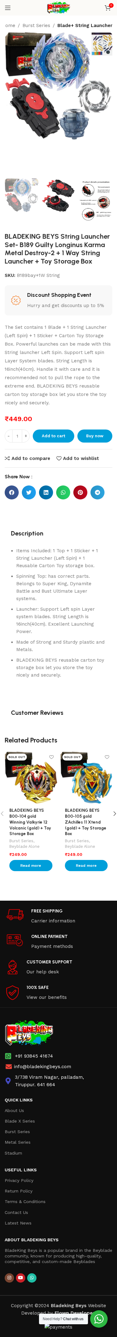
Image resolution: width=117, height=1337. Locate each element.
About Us (14, 1110)
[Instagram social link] (9, 1278)
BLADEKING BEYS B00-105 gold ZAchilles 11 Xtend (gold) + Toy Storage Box (85, 822)
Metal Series (18, 1142)
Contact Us (16, 1212)
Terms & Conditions (25, 1201)
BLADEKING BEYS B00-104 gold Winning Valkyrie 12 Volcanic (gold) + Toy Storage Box (30, 822)
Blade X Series (20, 1121)
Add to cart (53, 436)
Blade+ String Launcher (84, 25)
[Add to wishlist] (51, 756)
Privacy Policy (19, 1180)
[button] (12, 492)
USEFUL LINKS (21, 1169)
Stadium (13, 1153)
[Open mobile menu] (8, 8)
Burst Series (36, 25)
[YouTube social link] (20, 1278)
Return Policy (18, 1190)
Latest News (18, 1222)
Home (8, 25)
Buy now (94, 436)
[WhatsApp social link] (32, 1278)
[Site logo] (58, 7)
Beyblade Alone (24, 846)
